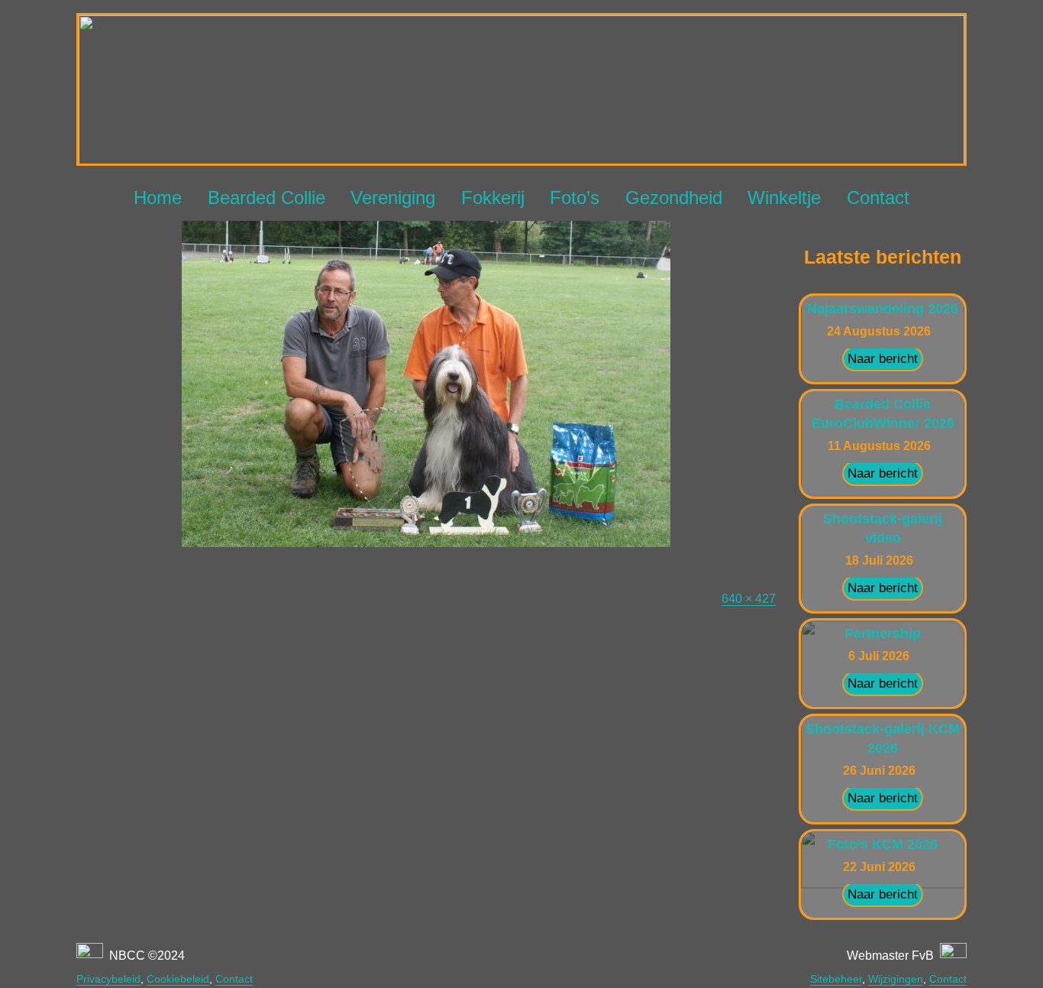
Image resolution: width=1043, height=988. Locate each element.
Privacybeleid (108, 979)
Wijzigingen (895, 979)
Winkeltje (784, 197)
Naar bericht (883, 358)
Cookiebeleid (178, 979)
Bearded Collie (266, 197)
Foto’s (574, 197)
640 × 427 (749, 598)
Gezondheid (673, 197)
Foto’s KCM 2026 (883, 844)
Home (158, 197)
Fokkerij (493, 197)
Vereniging (392, 197)
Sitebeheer (836, 979)
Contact (878, 197)
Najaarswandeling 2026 (882, 308)
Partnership (882, 633)
